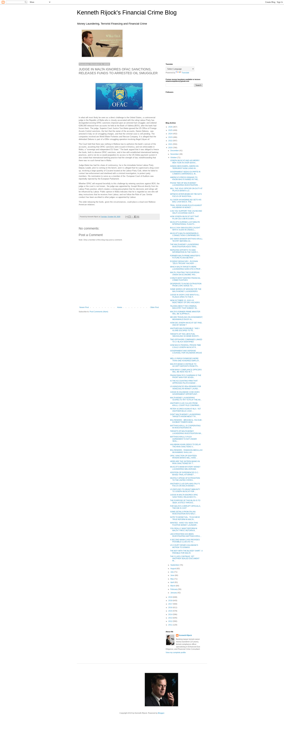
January (173, 593)
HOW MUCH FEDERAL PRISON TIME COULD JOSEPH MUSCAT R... (185, 346)
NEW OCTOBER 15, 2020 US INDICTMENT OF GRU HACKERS (185, 301)
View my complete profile (176, 652)
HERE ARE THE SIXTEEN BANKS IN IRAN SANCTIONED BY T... (185, 462)
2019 (170, 597)
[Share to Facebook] (135, 216)
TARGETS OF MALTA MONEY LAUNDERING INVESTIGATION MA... (186, 432)
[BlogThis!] (129, 216)
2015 (170, 611)
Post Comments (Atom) (99, 312)
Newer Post (84, 307)
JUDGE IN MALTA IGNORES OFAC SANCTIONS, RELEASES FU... (184, 496)
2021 (170, 144)
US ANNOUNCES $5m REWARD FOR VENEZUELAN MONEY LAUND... (185, 387)
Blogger (161, 713)
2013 (170, 618)
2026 (170, 127)
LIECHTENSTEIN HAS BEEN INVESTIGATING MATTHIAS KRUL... (185, 535)
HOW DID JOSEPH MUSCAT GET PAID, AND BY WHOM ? (186, 324)
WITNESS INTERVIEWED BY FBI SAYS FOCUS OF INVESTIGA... (186, 195)
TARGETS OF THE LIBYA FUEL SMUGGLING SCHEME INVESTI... (185, 335)
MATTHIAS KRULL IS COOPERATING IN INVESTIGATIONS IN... (185, 427)
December (174, 151)
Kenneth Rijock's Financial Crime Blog (127, 12)
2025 (170, 130)
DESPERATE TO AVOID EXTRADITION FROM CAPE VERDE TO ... (185, 285)
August (173, 569)
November (174, 154)
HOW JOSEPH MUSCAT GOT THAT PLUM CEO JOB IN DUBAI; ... (184, 217)
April (172, 582)
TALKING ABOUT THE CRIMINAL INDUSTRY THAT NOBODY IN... (184, 307)
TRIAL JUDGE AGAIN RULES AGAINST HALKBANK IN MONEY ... (186, 206)
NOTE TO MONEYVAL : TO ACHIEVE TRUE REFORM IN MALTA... (185, 518)
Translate (185, 73)
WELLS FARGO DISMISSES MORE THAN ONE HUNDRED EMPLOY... (185, 359)
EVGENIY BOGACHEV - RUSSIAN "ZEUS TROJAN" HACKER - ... (184, 262)
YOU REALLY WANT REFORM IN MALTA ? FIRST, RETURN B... (183, 529)
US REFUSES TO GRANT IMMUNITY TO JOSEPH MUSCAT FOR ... (185, 490)
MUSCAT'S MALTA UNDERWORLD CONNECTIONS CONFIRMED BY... (185, 234)
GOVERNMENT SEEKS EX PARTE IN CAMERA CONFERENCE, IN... (185, 173)
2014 (170, 614)
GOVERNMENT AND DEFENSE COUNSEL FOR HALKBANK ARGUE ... (186, 353)
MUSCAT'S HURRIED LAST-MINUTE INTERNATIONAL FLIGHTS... (185, 223)
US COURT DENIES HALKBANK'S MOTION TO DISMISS (184, 546)
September (175, 565)
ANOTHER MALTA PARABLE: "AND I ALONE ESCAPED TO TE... (185, 329)
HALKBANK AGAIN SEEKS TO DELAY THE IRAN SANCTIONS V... (185, 445)
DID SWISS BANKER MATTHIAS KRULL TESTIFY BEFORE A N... (186, 240)
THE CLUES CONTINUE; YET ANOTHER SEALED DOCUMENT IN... (184, 558)
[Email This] (126, 216)
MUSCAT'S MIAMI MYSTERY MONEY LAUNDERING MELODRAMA (185, 468)
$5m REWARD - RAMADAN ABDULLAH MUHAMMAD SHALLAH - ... (186, 451)
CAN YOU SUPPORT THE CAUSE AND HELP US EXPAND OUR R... (186, 212)
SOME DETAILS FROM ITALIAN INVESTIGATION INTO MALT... (183, 513)
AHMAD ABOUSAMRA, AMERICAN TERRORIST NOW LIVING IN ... (184, 167)
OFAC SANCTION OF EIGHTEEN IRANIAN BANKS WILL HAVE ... (184, 457)
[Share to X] (132, 216)
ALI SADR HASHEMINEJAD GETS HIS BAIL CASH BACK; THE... (185, 201)
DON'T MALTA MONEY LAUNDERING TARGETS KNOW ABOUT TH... (185, 415)
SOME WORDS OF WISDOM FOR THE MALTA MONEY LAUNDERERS (185, 290)
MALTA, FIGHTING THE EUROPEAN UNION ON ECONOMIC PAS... (184, 273)
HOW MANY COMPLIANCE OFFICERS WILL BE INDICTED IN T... (186, 371)
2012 (170, 621)
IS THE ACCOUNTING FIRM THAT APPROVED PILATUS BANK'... (184, 382)
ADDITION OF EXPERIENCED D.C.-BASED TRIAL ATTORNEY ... (184, 473)
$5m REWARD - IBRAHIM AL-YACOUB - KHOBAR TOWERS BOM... (186, 421)
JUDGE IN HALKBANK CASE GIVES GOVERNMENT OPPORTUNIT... (185, 393)
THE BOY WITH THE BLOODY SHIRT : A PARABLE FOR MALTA (186, 552)
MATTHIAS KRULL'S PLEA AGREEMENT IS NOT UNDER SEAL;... (183, 439)
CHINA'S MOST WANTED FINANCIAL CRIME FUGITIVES (185, 279)
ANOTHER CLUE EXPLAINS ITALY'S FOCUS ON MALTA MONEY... (185, 485)
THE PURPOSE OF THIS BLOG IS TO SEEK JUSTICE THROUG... (185, 501)
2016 (170, 607)
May (172, 579)
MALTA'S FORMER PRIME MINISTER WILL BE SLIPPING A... (185, 313)
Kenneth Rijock (185, 635)
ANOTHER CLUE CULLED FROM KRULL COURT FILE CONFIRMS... (185, 404)
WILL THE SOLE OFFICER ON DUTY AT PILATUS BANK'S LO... (186, 189)
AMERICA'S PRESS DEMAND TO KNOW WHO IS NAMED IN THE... (184, 178)
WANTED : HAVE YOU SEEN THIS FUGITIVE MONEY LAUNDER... (184, 524)
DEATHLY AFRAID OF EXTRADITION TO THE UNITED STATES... (185, 479)
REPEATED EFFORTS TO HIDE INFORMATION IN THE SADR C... (184, 251)
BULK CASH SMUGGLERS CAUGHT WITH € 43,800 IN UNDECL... (185, 229)
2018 (170, 601)
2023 (170, 137)
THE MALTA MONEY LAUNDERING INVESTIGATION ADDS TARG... (184, 245)
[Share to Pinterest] (138, 216)
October (173, 158)
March (173, 586)
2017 (170, 604)
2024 (170, 134)
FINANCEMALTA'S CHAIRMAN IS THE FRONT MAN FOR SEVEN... (185, 376)
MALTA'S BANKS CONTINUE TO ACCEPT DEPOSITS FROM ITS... (184, 365)
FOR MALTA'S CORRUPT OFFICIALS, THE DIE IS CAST (185, 507)
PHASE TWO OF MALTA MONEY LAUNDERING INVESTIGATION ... (185, 184)
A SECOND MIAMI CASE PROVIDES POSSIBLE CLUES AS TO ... (185, 541)
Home (119, 307)
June (172, 575)
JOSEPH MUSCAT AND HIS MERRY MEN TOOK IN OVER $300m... (185, 161)
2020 (170, 148)
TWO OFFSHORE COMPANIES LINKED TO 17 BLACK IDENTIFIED (186, 340)
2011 (170, 625)
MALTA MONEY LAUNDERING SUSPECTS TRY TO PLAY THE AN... (186, 399)
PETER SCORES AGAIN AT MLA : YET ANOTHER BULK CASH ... (185, 410)
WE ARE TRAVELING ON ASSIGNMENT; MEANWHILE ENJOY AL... (186, 318)
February (174, 589)
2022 (170, 141)
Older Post (154, 307)
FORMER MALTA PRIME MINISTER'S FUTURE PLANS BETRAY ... (185, 257)
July (172, 572)
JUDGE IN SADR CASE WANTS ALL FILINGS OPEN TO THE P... (185, 296)
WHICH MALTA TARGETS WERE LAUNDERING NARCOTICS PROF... (186, 268)
